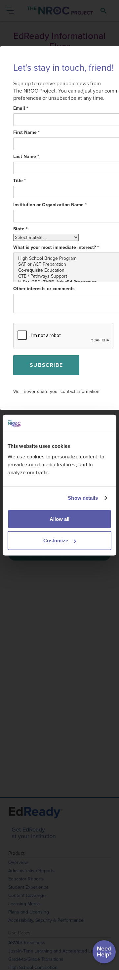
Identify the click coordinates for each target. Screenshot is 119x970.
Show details (83, 498)
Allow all (59, 519)
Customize (55, 540)
